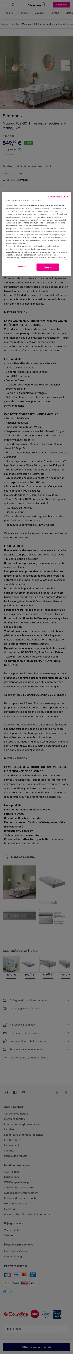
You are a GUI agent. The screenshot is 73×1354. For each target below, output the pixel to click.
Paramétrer (23, 267)
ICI (65, 258)
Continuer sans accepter (58, 196)
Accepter (48, 267)
